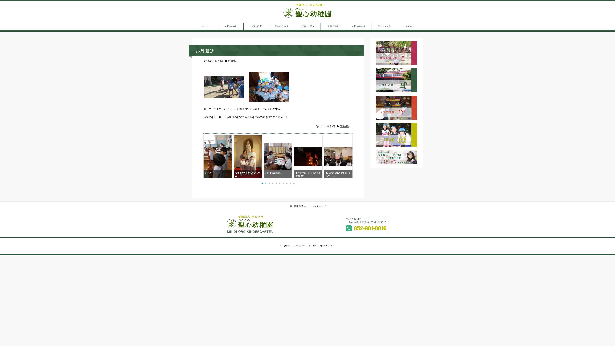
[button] (209, 155)
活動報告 (232, 60)
